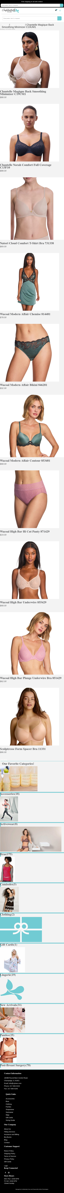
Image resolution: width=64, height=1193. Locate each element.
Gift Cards (9, 1117)
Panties (8, 1107)
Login (6, 1166)
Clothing (9, 1104)
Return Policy (9, 1151)
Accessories (10, 1099)
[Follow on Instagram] (8, 1172)
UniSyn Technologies (43, 1189)
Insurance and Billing (11, 1134)
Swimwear (9, 1112)
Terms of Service (10, 1156)
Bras (7, 1101)
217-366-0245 (13, 1089)
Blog (5, 1140)
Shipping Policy (9, 1153)
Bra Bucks (8, 1137)
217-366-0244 (15, 1086)
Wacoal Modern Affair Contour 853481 (25, 460)
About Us (7, 1129)
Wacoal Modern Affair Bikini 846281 (23, 385)
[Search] (61, 5)
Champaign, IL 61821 (12, 1080)
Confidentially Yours (26, 1189)
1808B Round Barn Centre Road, (16, 1078)
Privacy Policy (9, 1159)
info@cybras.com (15, 1083)
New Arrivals (17, 24)
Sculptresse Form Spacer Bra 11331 (23, 749)
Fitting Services (9, 1132)
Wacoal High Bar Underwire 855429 (23, 602)
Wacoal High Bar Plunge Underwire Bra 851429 (30, 678)
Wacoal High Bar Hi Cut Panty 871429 (25, 531)
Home (5, 24)
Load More (3, 760)
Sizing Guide (10, 1120)
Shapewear (10, 1109)
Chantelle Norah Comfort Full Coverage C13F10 (25, 166)
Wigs (7, 1115)
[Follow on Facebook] (5, 1172)
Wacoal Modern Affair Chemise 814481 (25, 314)
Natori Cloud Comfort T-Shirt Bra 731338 (27, 243)
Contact (7, 1142)
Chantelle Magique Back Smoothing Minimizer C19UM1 (23, 92)
